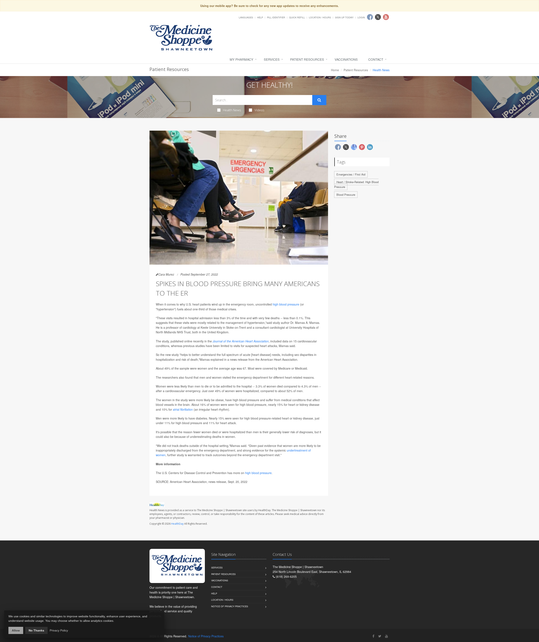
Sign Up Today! (344, 17)
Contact (375, 59)
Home (335, 70)
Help (260, 17)
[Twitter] (379, 636)
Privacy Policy (59, 630)
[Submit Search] (319, 100)
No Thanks (36, 630)
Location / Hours (320, 17)
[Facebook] (373, 636)
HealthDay (177, 523)
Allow (16, 630)
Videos (259, 110)
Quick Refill (297, 17)
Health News (232, 110)
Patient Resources (307, 59)
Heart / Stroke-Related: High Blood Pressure (356, 184)
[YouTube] (386, 636)
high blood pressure (286, 304)
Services (272, 59)
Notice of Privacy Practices (229, 606)
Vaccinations (346, 59)
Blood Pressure (345, 195)
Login (361, 17)
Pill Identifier (276, 17)
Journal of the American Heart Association (241, 341)
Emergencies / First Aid (350, 174)
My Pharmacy (241, 59)
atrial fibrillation (183, 409)
